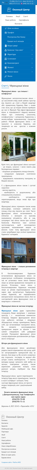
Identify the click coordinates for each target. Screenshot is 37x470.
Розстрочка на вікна (9, 449)
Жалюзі (11, 67)
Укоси (10, 76)
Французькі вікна (10, 311)
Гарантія (4, 426)
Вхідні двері (13, 45)
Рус (3, 2)
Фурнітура (12, 54)
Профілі (11, 32)
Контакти (18, 23)
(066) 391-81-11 (28, 1)
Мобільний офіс (7, 429)
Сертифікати (24, 20)
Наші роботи (10, 20)
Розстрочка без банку (16, 37)
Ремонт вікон (13, 72)
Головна (9, 16)
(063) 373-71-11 (14, 3)
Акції (18, 16)
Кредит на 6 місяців (16, 41)
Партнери (5, 432)
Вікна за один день (8, 455)
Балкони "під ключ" (15, 50)
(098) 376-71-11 (16, 1)
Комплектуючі (13, 63)
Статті (25, 16)
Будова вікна (6, 458)
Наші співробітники (9, 446)
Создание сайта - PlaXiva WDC (11, 462)
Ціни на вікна (13, 28)
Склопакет (12, 59)
